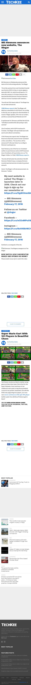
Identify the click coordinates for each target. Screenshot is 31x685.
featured (14, 293)
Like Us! (14, 679)
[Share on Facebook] (6, 74)
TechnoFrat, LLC (22, 682)
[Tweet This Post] (10, 74)
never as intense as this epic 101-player (17, 394)
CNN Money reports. (22, 155)
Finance (21, 677)
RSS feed (3, 638)
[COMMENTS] (24, 74)
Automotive (14, 677)
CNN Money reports (7, 108)
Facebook (13, 636)
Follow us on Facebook (10, 404)
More (19, 679)
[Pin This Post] (17, 74)
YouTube (13, 78)
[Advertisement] (15, 20)
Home (2, 677)
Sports (28, 677)
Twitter (24, 404)
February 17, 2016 (13, 204)
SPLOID (3, 402)
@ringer (11, 212)
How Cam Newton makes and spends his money (14, 255)
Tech (7, 677)
